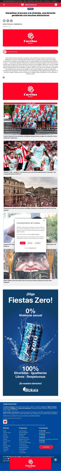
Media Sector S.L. (33, 248)
